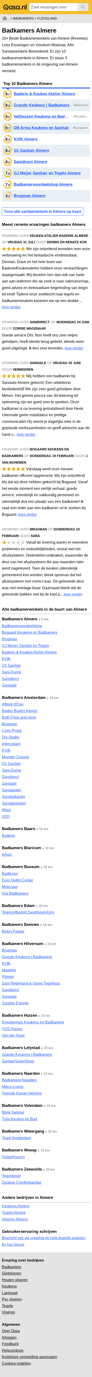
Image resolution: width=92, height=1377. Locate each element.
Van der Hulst (13, 1035)
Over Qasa (11, 1331)
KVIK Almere (26, 139)
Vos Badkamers (15, 893)
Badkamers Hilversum (22, 943)
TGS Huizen (12, 1029)
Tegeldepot (11, 1176)
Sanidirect (10, 679)
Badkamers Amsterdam (24, 697)
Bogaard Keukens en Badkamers (29, 632)
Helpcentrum (12, 1350)
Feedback (10, 1344)
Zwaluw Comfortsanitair (22, 1182)
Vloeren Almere (15, 1219)
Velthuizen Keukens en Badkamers (42, 116)
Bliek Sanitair (13, 1112)
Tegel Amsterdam (16, 1138)
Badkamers (11, 1267)
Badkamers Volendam (22, 1105)
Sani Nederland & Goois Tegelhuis (31, 983)
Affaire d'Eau (12, 704)
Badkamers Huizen (19, 1015)
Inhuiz (7, 854)
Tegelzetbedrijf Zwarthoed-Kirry (28, 912)
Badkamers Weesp (19, 1150)
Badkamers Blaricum (21, 848)
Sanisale (9, 685)
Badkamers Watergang (23, 1131)
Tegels (7, 1306)
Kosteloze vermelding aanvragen (29, 1357)
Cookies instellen (16, 1363)
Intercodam (11, 744)
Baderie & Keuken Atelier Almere (44, 94)
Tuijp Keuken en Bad (19, 1119)
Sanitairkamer (13, 797)
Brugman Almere (29, 195)
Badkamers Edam (18, 905)
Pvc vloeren (12, 1299)
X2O (5, 816)
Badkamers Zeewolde (22, 1169)
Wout (6, 810)
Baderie (8, 836)
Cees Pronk (12, 731)
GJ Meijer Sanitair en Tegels (25, 646)
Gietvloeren (11, 1273)
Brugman (9, 639)
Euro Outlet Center (17, 880)
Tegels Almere (14, 1213)
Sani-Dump (11, 672)
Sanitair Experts (15, 1003)
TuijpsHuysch (13, 1157)
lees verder (11, 307)
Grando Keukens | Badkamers (41, 105)
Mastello (9, 970)
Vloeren (8, 1312)
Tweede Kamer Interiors (22, 1093)
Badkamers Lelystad (21, 1047)
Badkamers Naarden (21, 1073)
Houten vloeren (15, 1280)
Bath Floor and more (19, 717)
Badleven (10, 874)
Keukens (9, 1286)
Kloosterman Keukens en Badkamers (33, 1022)
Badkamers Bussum (20, 867)
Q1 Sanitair (11, 665)
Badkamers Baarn (18, 829)
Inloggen (9, 1337)
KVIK (6, 659)
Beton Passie (13, 931)
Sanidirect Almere (30, 162)
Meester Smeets (15, 757)
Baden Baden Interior (20, 711)
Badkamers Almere (19, 619)
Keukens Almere (15, 1206)
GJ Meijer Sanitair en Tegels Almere (47, 173)
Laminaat (9, 1293)
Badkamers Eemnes (20, 924)
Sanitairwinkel (14, 803)
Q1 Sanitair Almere (31, 150)
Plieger (8, 977)
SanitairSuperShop (18, 1061)
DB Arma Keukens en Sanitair (41, 128)
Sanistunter (11, 790)
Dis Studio (10, 737)
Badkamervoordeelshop (22, 626)
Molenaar (10, 887)
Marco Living (12, 1087)
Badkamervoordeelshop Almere (43, 184)
